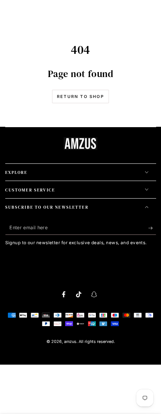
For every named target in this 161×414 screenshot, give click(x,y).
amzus (70, 341)
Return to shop (80, 96)
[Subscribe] (152, 228)
